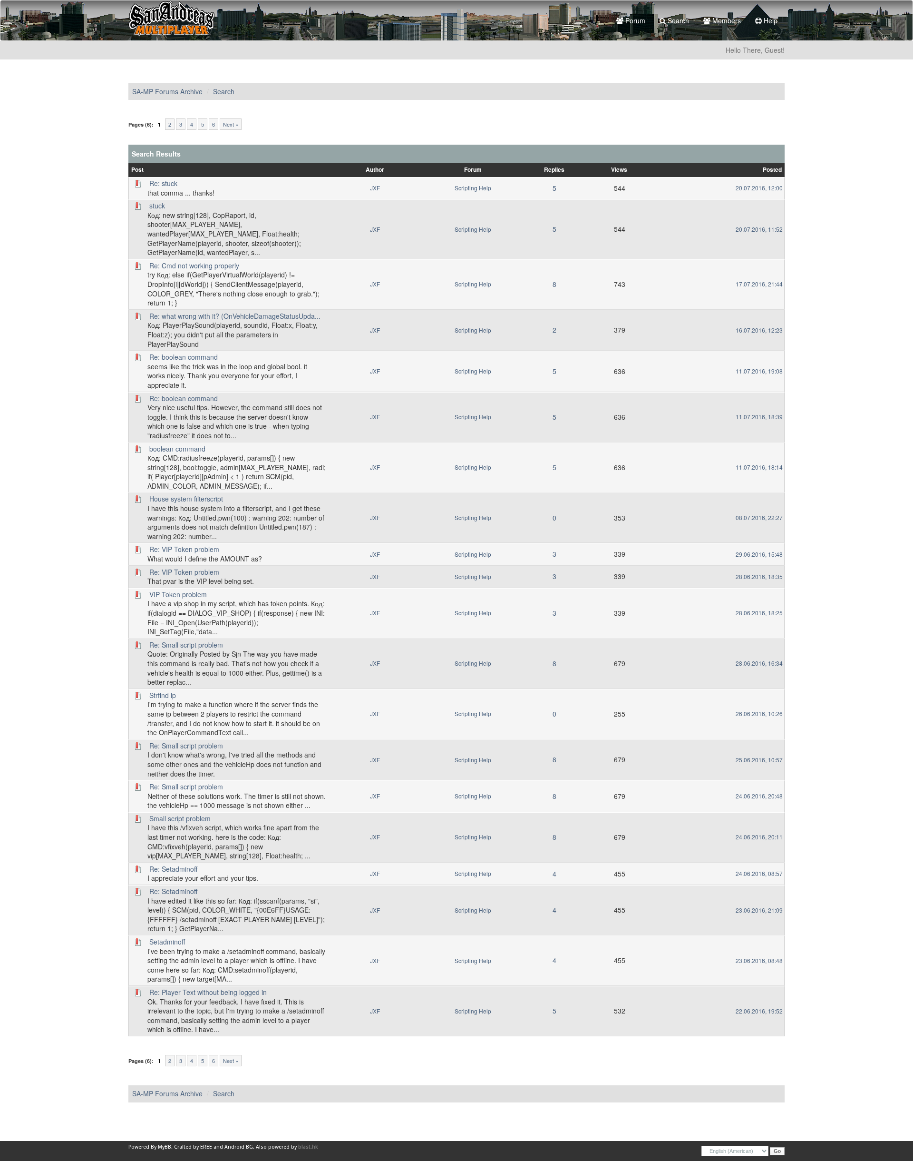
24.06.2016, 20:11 (759, 837)
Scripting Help (473, 188)
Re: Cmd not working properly (194, 265)
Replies (554, 170)
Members (725, 20)
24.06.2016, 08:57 (759, 873)
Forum (634, 20)
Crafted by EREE (193, 1147)
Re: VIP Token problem (184, 549)
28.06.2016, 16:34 (759, 663)
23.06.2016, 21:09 (759, 910)
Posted (772, 170)
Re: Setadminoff (173, 869)
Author (375, 170)
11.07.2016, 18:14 (759, 467)
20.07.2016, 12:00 (759, 188)
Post (137, 170)
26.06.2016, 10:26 (759, 713)
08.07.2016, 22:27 (759, 517)
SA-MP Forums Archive (167, 91)
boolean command (177, 448)
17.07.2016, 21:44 (759, 284)
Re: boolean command (183, 357)
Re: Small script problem (186, 644)
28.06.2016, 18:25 (759, 613)
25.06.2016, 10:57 (759, 760)
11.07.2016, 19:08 (759, 371)
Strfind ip (162, 695)
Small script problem (180, 818)
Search (677, 20)
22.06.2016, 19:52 (759, 1011)
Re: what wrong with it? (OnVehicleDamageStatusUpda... (235, 316)
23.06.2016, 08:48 (759, 960)
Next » (230, 124)
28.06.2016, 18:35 (759, 576)
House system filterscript (186, 498)
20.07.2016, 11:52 (759, 229)
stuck (157, 205)
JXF (375, 188)
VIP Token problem (178, 594)
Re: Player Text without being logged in (208, 992)
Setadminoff (167, 941)
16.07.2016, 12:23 (759, 330)
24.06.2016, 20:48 (759, 796)
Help (769, 20)
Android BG (238, 1147)
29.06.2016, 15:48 (759, 554)
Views (619, 170)
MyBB (164, 1147)
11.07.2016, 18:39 (759, 417)
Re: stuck (163, 183)
